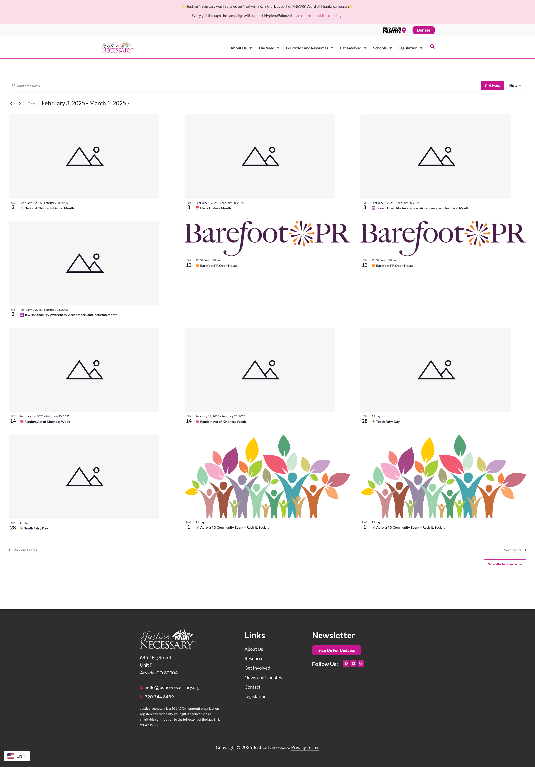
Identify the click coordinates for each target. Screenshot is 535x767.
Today (31, 103)
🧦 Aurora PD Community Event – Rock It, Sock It (232, 527)
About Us (239, 48)
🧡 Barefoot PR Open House (216, 265)
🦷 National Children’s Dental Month (47, 208)
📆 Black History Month (213, 208)
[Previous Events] (11, 103)
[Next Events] (19, 103)
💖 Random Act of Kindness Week (45, 421)
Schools (380, 48)
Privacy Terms (305, 747)
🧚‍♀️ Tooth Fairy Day (385, 421)
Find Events (492, 85)
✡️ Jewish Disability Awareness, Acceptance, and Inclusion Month (420, 208)
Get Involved (350, 48)
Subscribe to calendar (502, 564)
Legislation (407, 48)
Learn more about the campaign (318, 15)
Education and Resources (307, 48)
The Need (266, 48)
